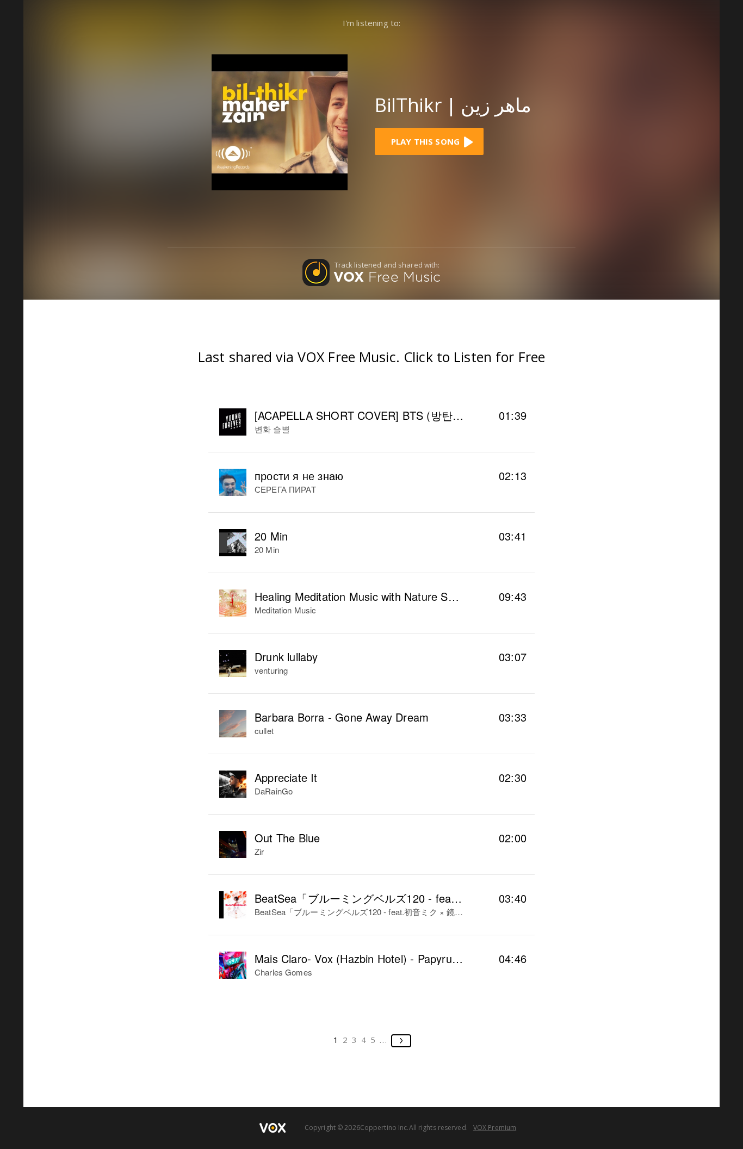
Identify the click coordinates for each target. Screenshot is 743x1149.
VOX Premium (494, 1127)
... (384, 1039)
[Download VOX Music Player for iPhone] (280, 121)
